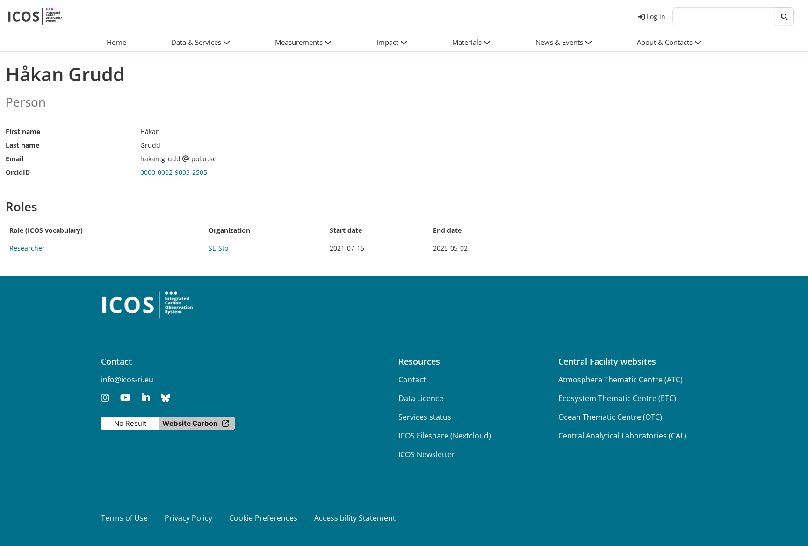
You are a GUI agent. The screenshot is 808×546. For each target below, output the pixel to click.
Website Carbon (189, 423)
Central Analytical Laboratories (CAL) (622, 436)
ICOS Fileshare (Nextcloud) (444, 436)
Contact (412, 379)
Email (14, 158)
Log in (656, 16)
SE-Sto (218, 248)
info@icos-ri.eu (127, 379)
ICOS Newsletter (426, 454)
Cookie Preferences (263, 518)
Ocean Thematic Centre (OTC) (610, 417)
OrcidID (18, 172)
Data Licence (420, 398)
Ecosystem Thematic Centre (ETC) (617, 398)
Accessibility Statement (355, 518)
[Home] (35, 16)
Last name (22, 145)
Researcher (27, 248)
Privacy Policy (188, 518)
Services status (424, 417)
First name (23, 131)
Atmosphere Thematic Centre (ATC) (620, 379)
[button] (200, 42)
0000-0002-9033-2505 (173, 172)
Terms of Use (124, 518)
